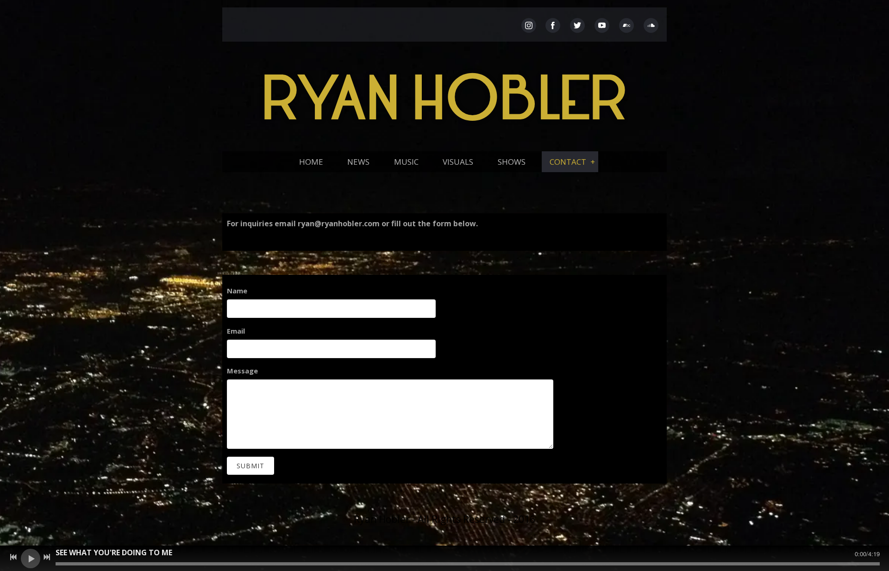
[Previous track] (13, 557)
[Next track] (47, 557)
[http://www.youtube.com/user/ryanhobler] (602, 25)
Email (236, 330)
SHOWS (512, 161)
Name (237, 290)
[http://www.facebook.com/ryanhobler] (552, 25)
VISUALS (458, 161)
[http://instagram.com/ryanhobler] (528, 25)
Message (242, 370)
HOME (311, 161)
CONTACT (568, 161)
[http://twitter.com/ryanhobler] (577, 25)
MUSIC (406, 161)
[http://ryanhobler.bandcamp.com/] (626, 25)
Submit (250, 465)
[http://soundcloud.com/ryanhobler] (651, 25)
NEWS (358, 161)
